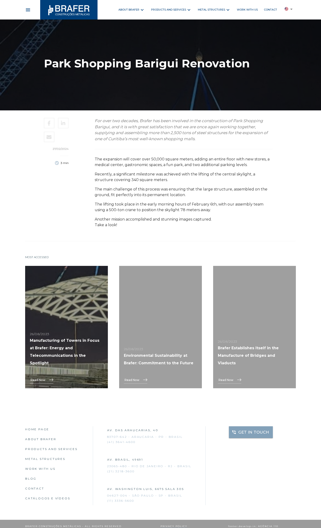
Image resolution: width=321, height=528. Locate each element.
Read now (38, 380)
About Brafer (128, 9)
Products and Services (168, 9)
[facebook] (49, 123)
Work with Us (247, 9)
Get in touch (253, 432)
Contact (270, 9)
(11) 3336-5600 (120, 500)
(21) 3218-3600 (121, 471)
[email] (49, 137)
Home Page (37, 429)
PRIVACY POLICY (173, 526)
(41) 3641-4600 (121, 442)
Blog (30, 478)
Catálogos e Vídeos (47, 498)
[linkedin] (63, 123)
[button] (288, 9)
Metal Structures (211, 9)
